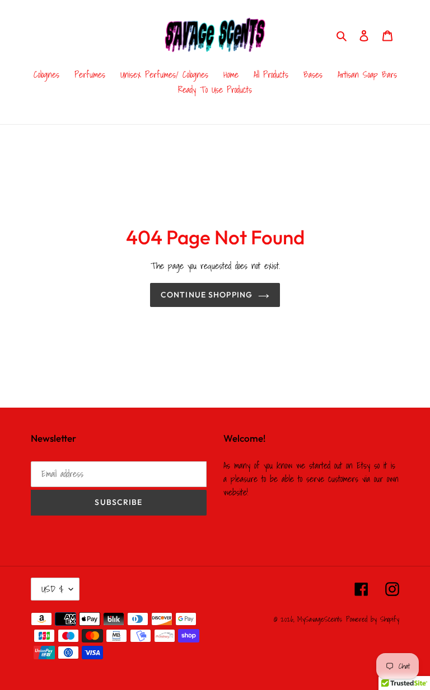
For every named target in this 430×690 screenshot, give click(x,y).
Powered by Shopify (372, 619)
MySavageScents (319, 619)
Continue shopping (207, 295)
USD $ (52, 589)
